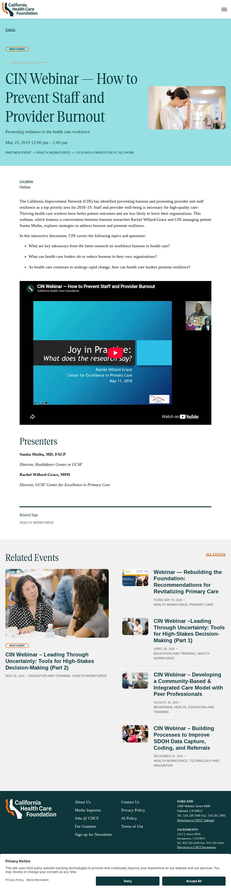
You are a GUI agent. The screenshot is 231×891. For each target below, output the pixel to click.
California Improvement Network (104, 152)
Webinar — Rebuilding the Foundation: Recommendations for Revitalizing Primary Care (188, 581)
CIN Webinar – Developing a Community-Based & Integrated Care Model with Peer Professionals (188, 684)
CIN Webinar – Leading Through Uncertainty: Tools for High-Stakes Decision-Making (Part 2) (49, 661)
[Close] (224, 9)
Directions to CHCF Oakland (195, 820)
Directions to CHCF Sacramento (196, 847)
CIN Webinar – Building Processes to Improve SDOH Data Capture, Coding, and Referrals (184, 738)
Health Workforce (37, 522)
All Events (216, 554)
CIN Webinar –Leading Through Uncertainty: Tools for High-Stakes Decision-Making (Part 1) (189, 630)
